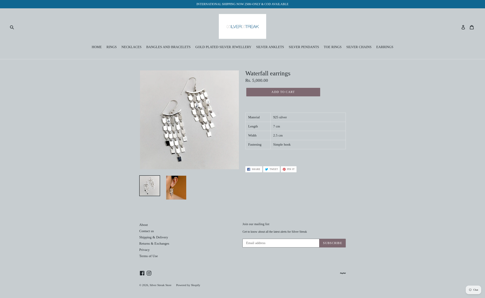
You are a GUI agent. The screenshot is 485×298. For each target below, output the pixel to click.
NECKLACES (131, 47)
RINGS (111, 47)
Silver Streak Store (160, 285)
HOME (97, 47)
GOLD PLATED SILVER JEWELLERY (223, 47)
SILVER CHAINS (359, 47)
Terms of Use (148, 256)
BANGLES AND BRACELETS (168, 47)
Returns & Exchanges (154, 243)
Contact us (146, 231)
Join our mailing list (255, 224)
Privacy (144, 250)
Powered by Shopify (188, 285)
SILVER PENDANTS (304, 47)
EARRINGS (384, 47)
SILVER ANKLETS (270, 47)
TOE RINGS (333, 47)
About (143, 225)
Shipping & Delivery (153, 237)
